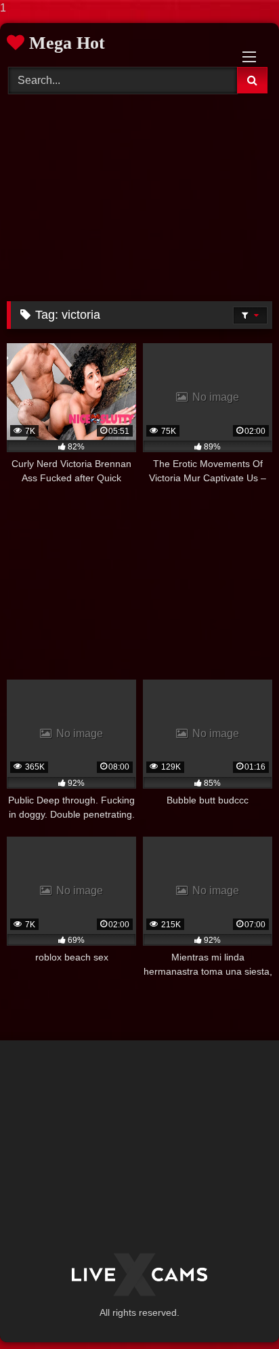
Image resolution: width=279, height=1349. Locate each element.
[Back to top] (237, 1311)
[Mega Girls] (139, 1274)
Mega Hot (64, 43)
